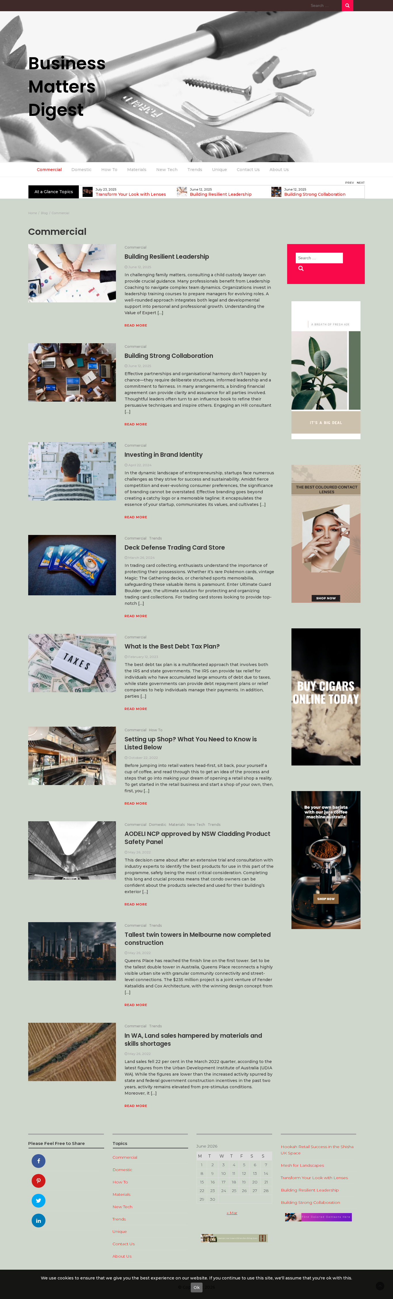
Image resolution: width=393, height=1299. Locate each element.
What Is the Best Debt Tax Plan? (172, 646)
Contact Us (248, 169)
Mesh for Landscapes (302, 1165)
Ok (197, 1287)
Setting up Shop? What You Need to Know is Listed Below (191, 743)
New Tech (167, 169)
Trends (194, 169)
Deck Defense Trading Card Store (175, 547)
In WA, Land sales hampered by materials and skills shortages (193, 1039)
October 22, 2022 (143, 757)
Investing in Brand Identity (164, 454)
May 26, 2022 (139, 852)
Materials (136, 169)
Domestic (81, 169)
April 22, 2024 (140, 465)
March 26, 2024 (141, 557)
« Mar (232, 1212)
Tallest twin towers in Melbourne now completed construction (198, 938)
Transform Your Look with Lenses (128, 194)
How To (109, 169)
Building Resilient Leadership (218, 194)
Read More (136, 325)
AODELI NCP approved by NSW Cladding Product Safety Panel (197, 838)
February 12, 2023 (143, 657)
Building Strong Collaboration (312, 194)
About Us (279, 169)
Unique (219, 169)
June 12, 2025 (139, 267)
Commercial (49, 169)
